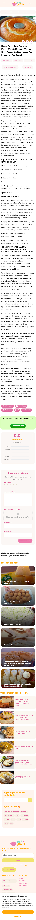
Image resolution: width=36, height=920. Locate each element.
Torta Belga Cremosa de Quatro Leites (23, 777)
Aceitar (18, 912)
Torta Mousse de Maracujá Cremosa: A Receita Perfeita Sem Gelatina (24, 717)
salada (25, 819)
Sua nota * (7, 482)
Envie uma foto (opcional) (13, 509)
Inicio (3, 12)
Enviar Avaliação (25, 541)
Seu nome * (7, 522)
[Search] (30, 800)
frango (6, 819)
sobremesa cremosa (11, 812)
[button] (30, 3)
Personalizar (18, 916)
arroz (6, 823)
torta (13, 819)
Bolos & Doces (11, 12)
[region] (18, 906)
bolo (17, 815)
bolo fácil (24, 812)
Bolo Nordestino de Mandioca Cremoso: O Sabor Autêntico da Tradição (23, 702)
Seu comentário (9, 492)
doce (19, 819)
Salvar (29, 67)
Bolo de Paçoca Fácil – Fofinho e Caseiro (23, 732)
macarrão (24, 815)
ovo (11, 823)
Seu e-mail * (7, 531)
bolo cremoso (9, 815)
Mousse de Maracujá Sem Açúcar (24, 747)
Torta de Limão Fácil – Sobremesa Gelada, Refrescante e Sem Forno (24, 762)
